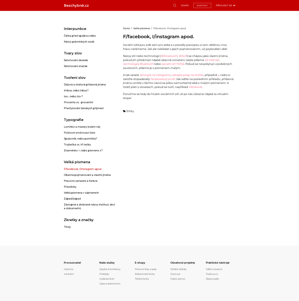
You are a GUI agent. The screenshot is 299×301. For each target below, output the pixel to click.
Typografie (73, 120)
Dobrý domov (177, 278)
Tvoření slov (75, 78)
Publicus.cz (212, 274)
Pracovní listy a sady (146, 269)
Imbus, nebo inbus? (76, 90)
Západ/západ (72, 198)
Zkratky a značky (79, 220)
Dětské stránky (178, 269)
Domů (126, 28)
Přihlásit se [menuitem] (224, 5)
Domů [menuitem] (185, 5)
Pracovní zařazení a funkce (80, 180)
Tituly (67, 226)
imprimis (68, 269)
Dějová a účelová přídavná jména (85, 84)
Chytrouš (175, 274)
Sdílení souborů (214, 269)
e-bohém (69, 274)
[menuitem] (175, 5)
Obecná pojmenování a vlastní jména (87, 174)
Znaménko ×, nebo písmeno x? (83, 150)
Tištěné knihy (142, 278)
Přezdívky (70, 186)
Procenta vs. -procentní (78, 102)
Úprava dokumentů (109, 283)
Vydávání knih (106, 278)
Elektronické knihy (145, 274)
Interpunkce (75, 29)
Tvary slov (73, 53)
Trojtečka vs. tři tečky (77, 144)
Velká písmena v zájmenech (81, 192)
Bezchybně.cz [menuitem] (76, 5)
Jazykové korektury (110, 269)
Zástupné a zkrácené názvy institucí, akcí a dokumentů (89, 206)
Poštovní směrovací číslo (79, 132)
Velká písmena (77, 162)
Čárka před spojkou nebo (80, 35)
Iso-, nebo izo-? (73, 96)
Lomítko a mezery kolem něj (82, 126)
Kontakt (202, 5)
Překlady (104, 274)
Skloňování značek (76, 66)
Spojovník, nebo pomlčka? (80, 138)
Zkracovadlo (212, 278)
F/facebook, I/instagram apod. (83, 169)
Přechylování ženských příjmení (84, 108)
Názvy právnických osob (79, 41)
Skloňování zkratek (76, 60)
